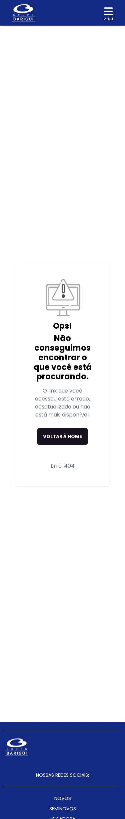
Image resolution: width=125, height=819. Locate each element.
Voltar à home (62, 436)
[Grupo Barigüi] (23, 13)
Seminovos (62, 808)
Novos (62, 798)
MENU (108, 19)
